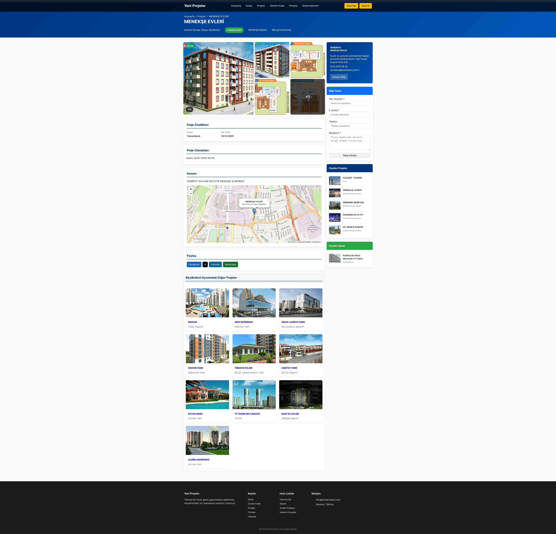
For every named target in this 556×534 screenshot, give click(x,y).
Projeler (261, 5)
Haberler (252, 516)
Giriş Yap (351, 5)
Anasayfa (236, 5)
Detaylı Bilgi (338, 76)
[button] (254, 211)
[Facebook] (185, 509)
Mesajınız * (335, 132)
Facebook (194, 264)
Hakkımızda (285, 499)
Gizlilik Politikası (287, 508)
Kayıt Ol (366, 5)
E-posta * (334, 110)
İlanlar (249, 5)
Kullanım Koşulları (288, 512)
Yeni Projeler (195, 6)
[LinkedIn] (199, 509)
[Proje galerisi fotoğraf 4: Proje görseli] (272, 97)
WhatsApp (230, 264)
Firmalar (293, 5)
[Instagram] (194, 509)
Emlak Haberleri (310, 5)
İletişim (283, 503)
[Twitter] (190, 509)
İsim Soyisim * (336, 98)
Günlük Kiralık (277, 5)
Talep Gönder (350, 155)
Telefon (333, 121)
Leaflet (293, 242)
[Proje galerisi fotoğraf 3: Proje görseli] (307, 60)
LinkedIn (215, 264)
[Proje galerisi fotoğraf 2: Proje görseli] (272, 60)
